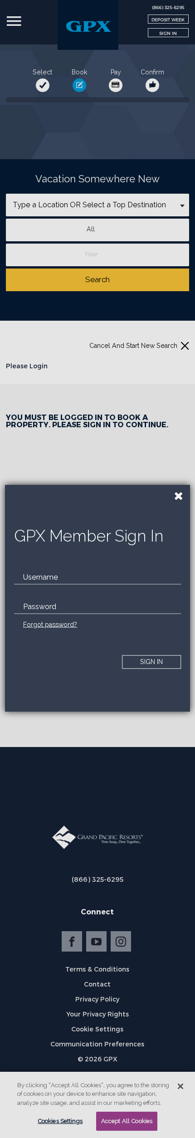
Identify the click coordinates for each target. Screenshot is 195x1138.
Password (39, 606)
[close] (178, 496)
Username (40, 576)
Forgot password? (50, 624)
